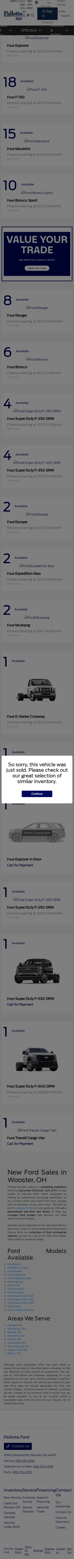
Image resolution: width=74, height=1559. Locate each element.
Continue (37, 793)
